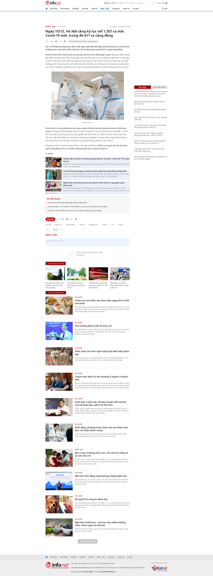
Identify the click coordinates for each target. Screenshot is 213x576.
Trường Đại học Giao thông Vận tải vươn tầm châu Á (76, 285)
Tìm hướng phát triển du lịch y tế (93, 325)
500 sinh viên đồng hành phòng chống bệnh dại (101, 475)
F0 (112, 225)
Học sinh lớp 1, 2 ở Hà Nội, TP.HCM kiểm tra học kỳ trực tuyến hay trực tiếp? (78, 207)
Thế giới (75, 9)
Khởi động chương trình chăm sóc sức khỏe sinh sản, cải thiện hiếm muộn (101, 429)
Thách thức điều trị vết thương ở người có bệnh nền (101, 378)
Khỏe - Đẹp (50, 26)
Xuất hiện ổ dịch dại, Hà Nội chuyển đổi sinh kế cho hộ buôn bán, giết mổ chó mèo (100, 403)
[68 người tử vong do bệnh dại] (59, 504)
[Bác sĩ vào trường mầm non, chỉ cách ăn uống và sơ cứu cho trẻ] (59, 458)
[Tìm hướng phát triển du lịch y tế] (59, 331)
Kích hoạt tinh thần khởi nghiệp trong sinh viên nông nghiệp (54, 285)
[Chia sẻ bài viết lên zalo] (51, 41)
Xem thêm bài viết (87, 541)
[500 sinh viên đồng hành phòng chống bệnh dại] (59, 481)
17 (162, 135)
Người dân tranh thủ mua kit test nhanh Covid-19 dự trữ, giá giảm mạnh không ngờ (94, 184)
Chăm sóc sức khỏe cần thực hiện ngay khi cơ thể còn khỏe (102, 302)
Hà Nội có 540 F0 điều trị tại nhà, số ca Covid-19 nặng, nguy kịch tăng (74, 210)
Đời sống (53, 9)
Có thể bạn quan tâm (56, 263)
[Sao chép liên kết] (60, 41)
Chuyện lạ (116, 9)
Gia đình (85, 9)
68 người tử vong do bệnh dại (91, 499)
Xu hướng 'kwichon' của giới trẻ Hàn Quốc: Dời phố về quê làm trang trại (150, 126)
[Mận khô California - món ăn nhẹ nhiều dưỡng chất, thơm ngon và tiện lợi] (59, 527)
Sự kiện (136, 9)
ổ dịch (104, 225)
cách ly (55, 230)
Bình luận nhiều (159, 87)
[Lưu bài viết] (65, 41)
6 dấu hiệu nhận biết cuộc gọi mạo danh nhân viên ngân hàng (149, 150)
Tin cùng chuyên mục (56, 293)
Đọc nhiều (142, 87)
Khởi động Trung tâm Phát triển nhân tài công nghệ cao (119, 285)
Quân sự (126, 9)
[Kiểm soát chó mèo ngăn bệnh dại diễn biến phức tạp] (59, 356)
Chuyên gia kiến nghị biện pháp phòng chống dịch (67, 203)
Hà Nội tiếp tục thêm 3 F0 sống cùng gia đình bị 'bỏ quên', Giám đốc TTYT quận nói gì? (96, 160)
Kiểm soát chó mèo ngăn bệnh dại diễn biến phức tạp (102, 353)
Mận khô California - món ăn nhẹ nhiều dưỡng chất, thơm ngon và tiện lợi (100, 524)
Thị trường (65, 9)
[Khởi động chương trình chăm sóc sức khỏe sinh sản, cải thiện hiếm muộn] (59, 433)
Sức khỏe (62, 26)
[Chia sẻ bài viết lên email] (56, 41)
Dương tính (93, 225)
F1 (47, 230)
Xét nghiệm (70, 225)
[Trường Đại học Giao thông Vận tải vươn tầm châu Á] (77, 273)
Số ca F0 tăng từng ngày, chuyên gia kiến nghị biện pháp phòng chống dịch (95, 171)
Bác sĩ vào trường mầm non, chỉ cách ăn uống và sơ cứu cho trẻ (101, 454)
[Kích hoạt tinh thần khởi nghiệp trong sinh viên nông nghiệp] (55, 273)
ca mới (120, 225)
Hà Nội (81, 225)
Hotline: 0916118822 (127, 3)
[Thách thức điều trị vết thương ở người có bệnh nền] (59, 382)
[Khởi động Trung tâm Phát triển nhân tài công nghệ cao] (120, 273)
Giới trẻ (94, 9)
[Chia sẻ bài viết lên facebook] (47, 41)
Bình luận (50, 219)
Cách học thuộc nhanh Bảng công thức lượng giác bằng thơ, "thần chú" (148, 134)
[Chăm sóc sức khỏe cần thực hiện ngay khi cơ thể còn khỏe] (59, 306)
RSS (166, 9)
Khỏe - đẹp (105, 9)
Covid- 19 (58, 225)
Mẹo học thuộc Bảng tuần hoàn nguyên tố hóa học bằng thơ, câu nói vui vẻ (150, 142)
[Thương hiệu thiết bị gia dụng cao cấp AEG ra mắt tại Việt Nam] (98, 273)
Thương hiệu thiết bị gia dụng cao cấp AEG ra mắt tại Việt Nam (98, 285)
